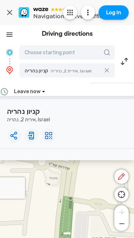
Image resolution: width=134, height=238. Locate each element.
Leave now (27, 91)
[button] (67, 70)
